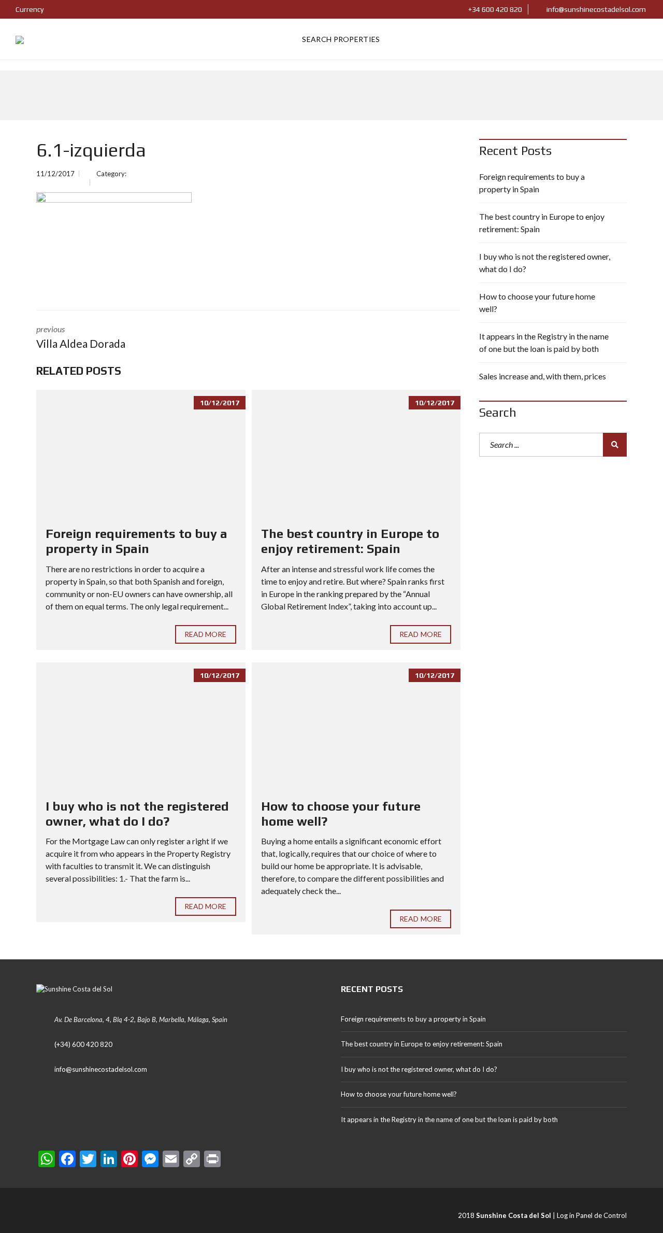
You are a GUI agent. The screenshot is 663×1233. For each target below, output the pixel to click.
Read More (205, 634)
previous (80, 337)
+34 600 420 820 (494, 9)
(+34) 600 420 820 (83, 1044)
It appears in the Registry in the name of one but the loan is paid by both (544, 342)
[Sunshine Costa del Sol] (20, 39)
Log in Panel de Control (592, 1215)
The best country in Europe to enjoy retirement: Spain (350, 541)
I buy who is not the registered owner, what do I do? (137, 813)
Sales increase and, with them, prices (542, 376)
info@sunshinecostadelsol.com (595, 9)
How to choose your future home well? (537, 302)
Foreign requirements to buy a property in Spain (136, 541)
